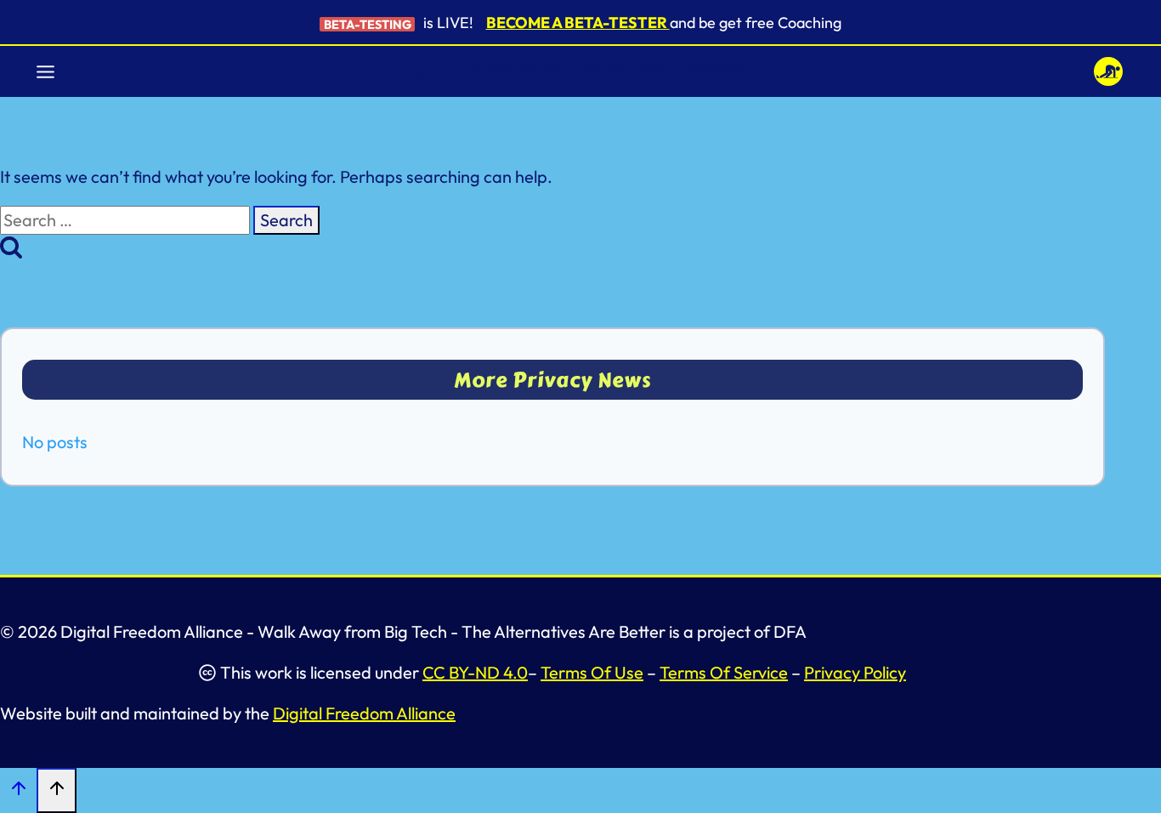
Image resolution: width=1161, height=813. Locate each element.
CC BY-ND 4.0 (475, 672)
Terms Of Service (724, 672)
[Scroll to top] (18, 790)
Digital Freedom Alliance (364, 713)
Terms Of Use (592, 672)
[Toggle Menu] (45, 71)
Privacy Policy (855, 672)
